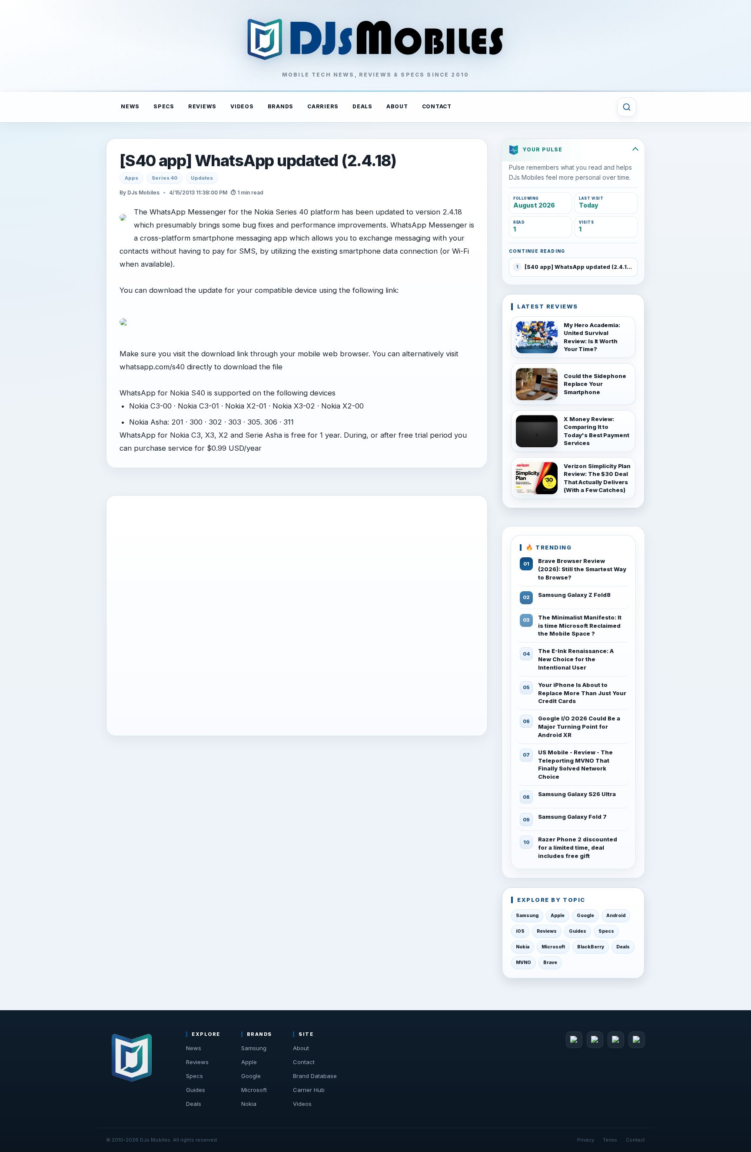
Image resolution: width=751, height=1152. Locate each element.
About (301, 1048)
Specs (606, 931)
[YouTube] (616, 1039)
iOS (520, 931)
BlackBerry (590, 947)
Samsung (527, 915)
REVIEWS (202, 106)
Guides (577, 931)
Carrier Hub (309, 1089)
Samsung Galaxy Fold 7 (572, 816)
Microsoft (553, 947)
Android (615, 915)
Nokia (522, 947)
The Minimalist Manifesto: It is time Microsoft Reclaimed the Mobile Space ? (579, 625)
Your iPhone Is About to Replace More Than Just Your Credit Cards (582, 693)
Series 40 (164, 178)
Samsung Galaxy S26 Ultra (577, 793)
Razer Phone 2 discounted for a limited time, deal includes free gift (577, 847)
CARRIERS (323, 106)
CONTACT (437, 106)
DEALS (362, 106)
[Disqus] (297, 614)
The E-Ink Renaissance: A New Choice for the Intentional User (576, 659)
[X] (595, 1039)
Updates (202, 178)
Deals (623, 947)
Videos (302, 1103)
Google (585, 915)
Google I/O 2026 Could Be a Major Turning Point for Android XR (579, 726)
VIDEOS (242, 106)
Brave (550, 962)
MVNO (523, 962)
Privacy (585, 1140)
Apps (131, 178)
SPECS (163, 106)
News (193, 1048)
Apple (558, 915)
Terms (610, 1140)
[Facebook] (574, 1039)
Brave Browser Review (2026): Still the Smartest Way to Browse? (582, 569)
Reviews (547, 931)
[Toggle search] (626, 107)
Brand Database (315, 1075)
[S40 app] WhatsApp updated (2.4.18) (258, 161)
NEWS (130, 106)
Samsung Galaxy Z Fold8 (574, 594)
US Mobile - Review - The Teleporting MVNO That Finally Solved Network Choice (575, 764)
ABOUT (397, 106)
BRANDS (281, 106)
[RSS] (636, 1039)
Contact (304, 1061)
